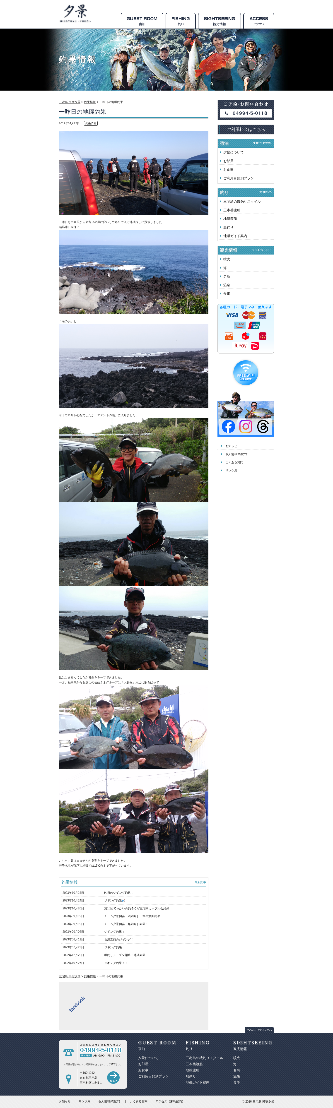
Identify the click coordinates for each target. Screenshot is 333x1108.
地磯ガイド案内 (235, 236)
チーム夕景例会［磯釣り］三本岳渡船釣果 (132, 916)
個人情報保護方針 (237, 454)
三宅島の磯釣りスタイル (242, 201)
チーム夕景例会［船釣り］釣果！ (126, 924)
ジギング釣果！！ (116, 963)
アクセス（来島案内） (170, 1101)
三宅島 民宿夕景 (263, 1101)
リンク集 (231, 470)
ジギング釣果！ (114, 931)
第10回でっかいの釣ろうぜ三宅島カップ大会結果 (136, 908)
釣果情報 (90, 123)
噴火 (226, 259)
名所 (226, 276)
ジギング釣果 (113, 900)
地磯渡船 (230, 219)
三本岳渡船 (231, 210)
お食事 (228, 169)
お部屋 (228, 161)
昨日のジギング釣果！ (119, 892)
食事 (226, 294)
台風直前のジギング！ (119, 939)
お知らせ (231, 446)
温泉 (226, 285)
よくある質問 (234, 462)
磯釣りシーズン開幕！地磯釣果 (124, 955)
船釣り (228, 227)
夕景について (233, 152)
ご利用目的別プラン (238, 178)
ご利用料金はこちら (246, 129)
